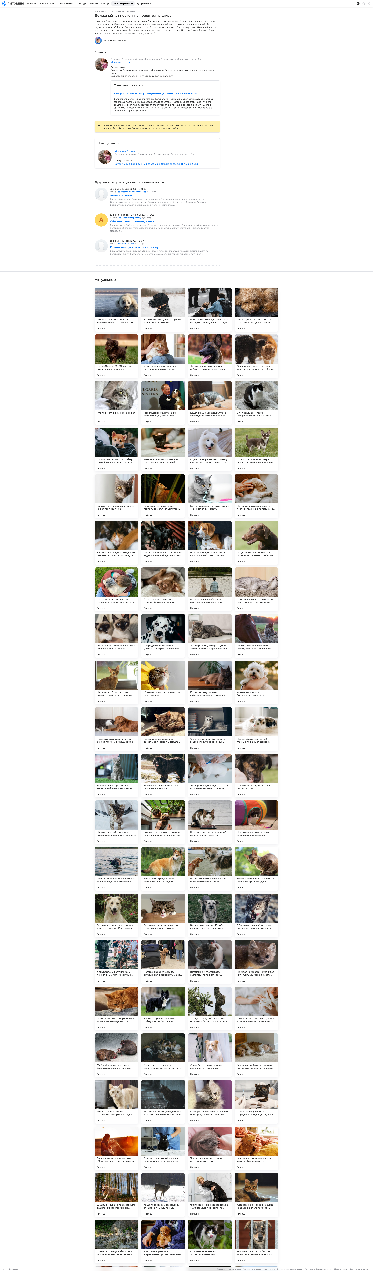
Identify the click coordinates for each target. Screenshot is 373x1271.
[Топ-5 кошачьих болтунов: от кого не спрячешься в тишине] (116, 636)
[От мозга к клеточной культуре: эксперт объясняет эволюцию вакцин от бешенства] (163, 1148)
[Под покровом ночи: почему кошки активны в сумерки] (256, 822)
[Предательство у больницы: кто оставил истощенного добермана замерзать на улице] (256, 543)
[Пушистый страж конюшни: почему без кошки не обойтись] (256, 636)
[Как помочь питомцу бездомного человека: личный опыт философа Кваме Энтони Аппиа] (163, 1102)
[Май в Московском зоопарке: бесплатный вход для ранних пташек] (116, 1055)
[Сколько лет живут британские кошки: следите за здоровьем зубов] (210, 729)
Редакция (221, 1269)
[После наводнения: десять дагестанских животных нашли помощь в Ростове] (163, 729)
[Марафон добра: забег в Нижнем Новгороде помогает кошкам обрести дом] (210, 1102)
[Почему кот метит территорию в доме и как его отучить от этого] (116, 1008)
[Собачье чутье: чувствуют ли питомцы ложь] (256, 775)
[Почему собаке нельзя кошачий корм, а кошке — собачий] (210, 822)
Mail (4, 1269)
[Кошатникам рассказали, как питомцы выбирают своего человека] (163, 356)
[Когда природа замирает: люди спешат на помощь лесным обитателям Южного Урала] (163, 1195)
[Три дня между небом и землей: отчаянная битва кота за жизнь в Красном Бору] (210, 1008)
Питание (186, 163)
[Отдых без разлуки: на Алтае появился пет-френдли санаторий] (210, 1055)
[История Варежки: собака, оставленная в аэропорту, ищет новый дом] (163, 962)
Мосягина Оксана (121, 62)
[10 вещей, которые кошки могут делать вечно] (163, 682)
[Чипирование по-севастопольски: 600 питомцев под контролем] (210, 1195)
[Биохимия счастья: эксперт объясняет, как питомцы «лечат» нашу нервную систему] (116, 589)
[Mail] (4, 3)
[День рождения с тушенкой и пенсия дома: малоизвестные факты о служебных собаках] (116, 962)
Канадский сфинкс (125, 243)
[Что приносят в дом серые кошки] (116, 403)
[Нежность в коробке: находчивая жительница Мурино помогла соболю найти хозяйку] (256, 962)
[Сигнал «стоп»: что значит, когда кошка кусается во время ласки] (256, 1008)
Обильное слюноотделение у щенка (132, 221)
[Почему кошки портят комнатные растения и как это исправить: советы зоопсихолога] (163, 822)
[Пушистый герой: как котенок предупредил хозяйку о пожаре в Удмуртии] (116, 822)
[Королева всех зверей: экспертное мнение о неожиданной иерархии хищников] (210, 1241)
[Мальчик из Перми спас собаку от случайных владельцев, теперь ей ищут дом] (116, 449)
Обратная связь (340, 1269)
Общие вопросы (170, 163)
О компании (14, 1269)
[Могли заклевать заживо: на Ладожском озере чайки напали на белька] (116, 310)
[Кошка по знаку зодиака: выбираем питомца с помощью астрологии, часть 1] (210, 682)
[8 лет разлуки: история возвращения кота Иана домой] (256, 403)
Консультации (101, 11)
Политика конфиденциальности (318, 1269)
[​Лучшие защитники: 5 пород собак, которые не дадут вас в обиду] (210, 356)
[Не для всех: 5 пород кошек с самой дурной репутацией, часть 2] (116, 682)
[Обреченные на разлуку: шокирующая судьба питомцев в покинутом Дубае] (163, 1055)
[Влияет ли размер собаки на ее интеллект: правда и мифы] (210, 869)
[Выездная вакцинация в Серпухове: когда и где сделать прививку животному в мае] (256, 1102)
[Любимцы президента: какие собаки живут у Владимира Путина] (163, 403)
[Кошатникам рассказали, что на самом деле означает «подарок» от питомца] (210, 403)
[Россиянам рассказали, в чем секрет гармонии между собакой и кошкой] (116, 729)
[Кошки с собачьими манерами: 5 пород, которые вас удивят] (256, 869)
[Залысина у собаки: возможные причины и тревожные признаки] (256, 1055)
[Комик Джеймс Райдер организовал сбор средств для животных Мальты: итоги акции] (116, 1102)
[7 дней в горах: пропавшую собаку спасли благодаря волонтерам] (163, 1008)
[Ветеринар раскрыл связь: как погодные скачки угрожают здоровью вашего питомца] (163, 915)
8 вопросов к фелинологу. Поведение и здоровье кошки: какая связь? (155, 93)
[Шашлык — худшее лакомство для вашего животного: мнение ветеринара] (116, 1195)
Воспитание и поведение (123, 11)
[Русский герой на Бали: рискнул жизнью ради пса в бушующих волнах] (116, 869)
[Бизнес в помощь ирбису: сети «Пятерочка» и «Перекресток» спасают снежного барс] (116, 1241)
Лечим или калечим (121, 195)
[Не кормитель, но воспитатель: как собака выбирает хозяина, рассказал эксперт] (210, 543)
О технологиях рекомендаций (289, 1269)
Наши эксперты (234, 1269)
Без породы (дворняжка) (129, 218)
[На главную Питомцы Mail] (15, 3)
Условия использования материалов (259, 1269)
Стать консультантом (359, 1269)
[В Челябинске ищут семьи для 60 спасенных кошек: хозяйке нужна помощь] (116, 543)
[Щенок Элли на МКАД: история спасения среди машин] (116, 356)
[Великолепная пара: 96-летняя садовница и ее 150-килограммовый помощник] (163, 775)
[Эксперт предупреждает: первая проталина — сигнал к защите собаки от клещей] (210, 775)
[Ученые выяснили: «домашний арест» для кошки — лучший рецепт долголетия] (163, 449)
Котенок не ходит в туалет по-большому (134, 247)
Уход (195, 163)
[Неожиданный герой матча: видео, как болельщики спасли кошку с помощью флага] (116, 775)
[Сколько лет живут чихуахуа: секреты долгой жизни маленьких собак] (256, 449)
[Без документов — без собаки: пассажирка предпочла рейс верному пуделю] (256, 310)
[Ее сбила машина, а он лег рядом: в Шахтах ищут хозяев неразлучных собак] (163, 310)
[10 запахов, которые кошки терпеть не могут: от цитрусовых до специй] (163, 496)
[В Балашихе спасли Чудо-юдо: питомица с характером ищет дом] (256, 915)
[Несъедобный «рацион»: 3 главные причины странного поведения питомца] (256, 729)
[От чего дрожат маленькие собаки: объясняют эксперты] (163, 589)
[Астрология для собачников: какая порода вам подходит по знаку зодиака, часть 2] (210, 589)
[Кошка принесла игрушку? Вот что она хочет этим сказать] (210, 496)
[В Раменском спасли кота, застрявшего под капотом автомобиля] (210, 962)
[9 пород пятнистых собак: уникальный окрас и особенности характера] (163, 636)
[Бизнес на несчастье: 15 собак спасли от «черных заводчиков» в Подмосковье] (210, 915)
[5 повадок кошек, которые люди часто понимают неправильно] (256, 589)
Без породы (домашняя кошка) (131, 192)
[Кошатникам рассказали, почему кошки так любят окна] (116, 496)
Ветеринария (122, 163)
